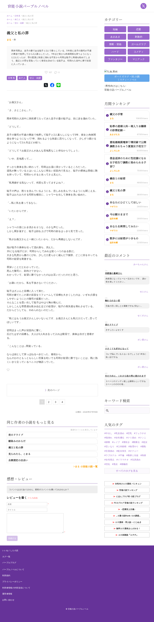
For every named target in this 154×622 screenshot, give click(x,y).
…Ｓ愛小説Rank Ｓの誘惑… (128, 515)
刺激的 (138, 36)
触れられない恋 (112, 300)
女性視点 (110, 459)
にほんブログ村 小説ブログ (128, 496)
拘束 (144, 455)
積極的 (124, 464)
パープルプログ (9, 562)
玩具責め (136, 459)
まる (9, 39)
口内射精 (122, 446)
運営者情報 (7, 593)
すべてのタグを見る (127, 470)
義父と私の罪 (15, 447)
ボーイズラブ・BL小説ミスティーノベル (127, 78)
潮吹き (126, 442)
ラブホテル (111, 455)
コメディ (138, 51)
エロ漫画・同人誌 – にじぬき (128, 522)
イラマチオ (123, 459)
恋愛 (138, 29)
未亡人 (17, 19)
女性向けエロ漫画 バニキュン (128, 483)
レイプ (117, 442)
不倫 (122, 455)
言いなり (110, 446)
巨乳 (130, 433)
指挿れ (109, 437)
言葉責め (110, 451)
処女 (145, 442)
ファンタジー (115, 59)
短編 (115, 29)
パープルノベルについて (13, 569)
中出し (109, 433)
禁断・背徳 (115, 44)
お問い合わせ (8, 600)
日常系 (17, 16)
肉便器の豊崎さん (113, 273)
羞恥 (144, 446)
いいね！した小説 (10, 550)
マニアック (138, 59)
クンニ (143, 437)
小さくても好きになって (117, 348)
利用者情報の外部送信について (16, 588)
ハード (115, 51)
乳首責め (120, 433)
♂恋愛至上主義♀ (128, 509)
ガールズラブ (138, 44)
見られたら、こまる (19, 454)
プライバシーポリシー (12, 581)
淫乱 (108, 464)
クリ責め (132, 437)
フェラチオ (140, 433)
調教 (108, 442)
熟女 (116, 464)
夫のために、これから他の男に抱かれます (125, 376)
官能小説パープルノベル (28, 6)
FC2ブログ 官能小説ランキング (128, 503)
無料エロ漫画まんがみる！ (128, 528)
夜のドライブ (15, 434)
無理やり (134, 446)
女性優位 (120, 437)
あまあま (115, 36)
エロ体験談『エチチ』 (128, 535)
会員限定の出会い (18, 460)
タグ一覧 (6, 556)
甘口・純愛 (19, 23)
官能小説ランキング (128, 490)
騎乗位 (136, 442)
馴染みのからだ (17, 441)
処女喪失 (122, 451)
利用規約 (6, 575)
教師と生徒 (133, 455)
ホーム (9, 16)
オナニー (134, 451)
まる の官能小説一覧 (86, 466)
